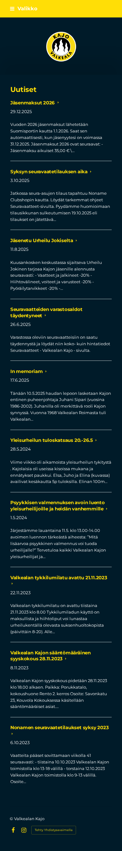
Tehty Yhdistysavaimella (54, 830)
